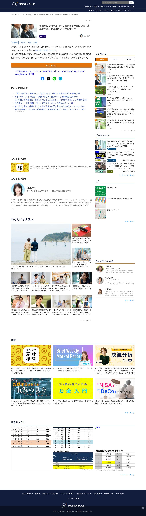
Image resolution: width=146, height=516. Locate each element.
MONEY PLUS (15, 15)
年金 (35, 43)
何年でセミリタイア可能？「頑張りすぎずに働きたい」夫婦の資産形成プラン (47, 96)
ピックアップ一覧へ (126, 175)
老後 (106, 10)
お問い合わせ (98, 494)
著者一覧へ (129, 300)
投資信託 (15, 43)
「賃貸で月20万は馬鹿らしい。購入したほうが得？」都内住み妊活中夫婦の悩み (48, 93)
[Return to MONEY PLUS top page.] (23, 4)
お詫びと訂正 (120, 494)
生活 (90, 10)
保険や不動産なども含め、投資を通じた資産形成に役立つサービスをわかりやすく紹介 (50, 109)
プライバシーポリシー (67, 494)
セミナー (110, 6)
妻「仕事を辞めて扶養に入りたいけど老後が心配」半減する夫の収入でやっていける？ (50, 106)
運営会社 (37, 494)
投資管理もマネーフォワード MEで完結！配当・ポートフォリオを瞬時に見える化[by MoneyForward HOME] (49, 72)
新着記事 (88, 6)
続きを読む (51, 65)
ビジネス (98, 10)
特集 (101, 6)
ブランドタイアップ (125, 6)
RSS (112, 494)
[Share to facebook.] (42, 78)
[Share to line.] (54, 78)
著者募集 (106, 494)
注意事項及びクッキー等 (84, 494)
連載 (95, 6)
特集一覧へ (129, 221)
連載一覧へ (129, 413)
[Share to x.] (48, 78)
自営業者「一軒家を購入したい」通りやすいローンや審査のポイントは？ (45, 103)
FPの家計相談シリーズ (45, 50)
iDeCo (23, 43)
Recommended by (82, 320)
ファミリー (128, 10)
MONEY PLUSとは (27, 494)
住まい (113, 10)
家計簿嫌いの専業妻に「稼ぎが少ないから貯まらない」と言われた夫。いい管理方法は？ (51, 99)
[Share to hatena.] (60, 78)
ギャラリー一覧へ (126, 475)
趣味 (119, 10)
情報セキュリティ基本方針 (50, 494)
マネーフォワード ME (73, 498)
